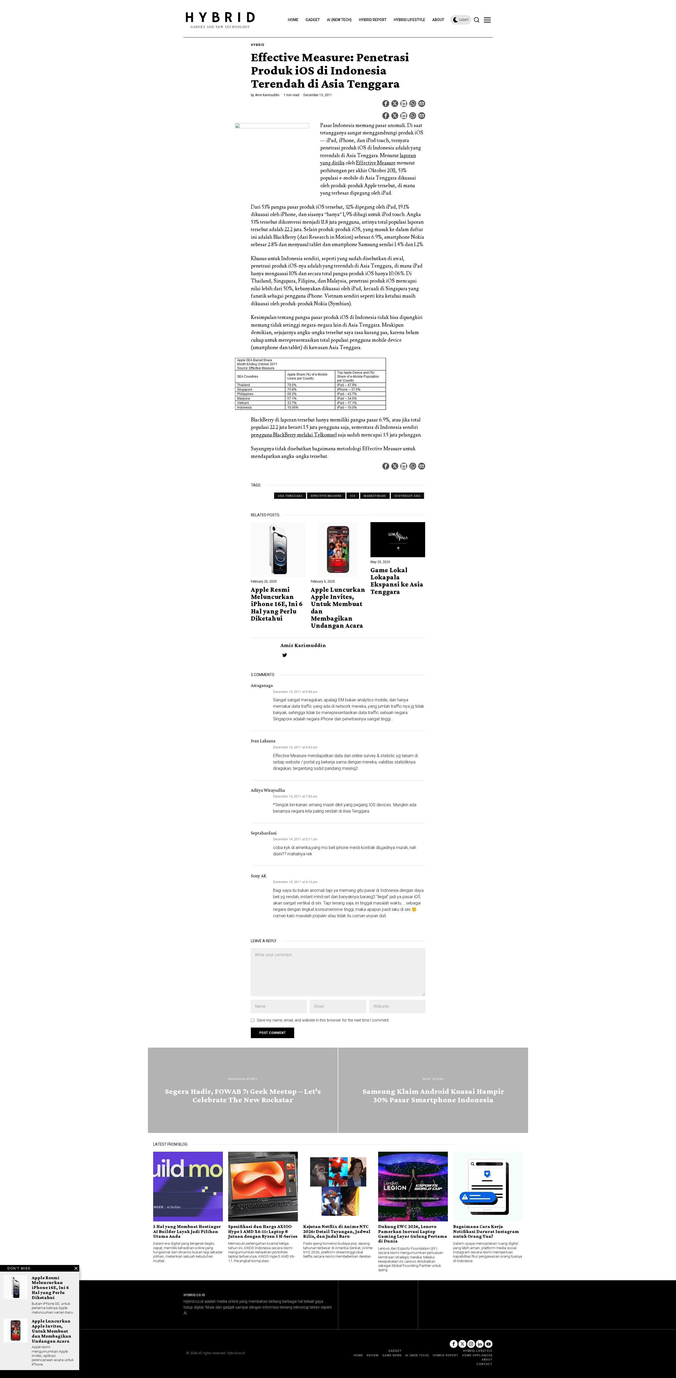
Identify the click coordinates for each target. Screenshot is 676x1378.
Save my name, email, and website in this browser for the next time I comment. (323, 1020)
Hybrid (257, 45)
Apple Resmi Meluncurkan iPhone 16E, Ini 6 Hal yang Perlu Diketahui (277, 604)
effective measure (326, 496)
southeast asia (407, 496)
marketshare (375, 496)
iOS (352, 496)
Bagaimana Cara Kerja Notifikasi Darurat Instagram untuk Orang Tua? (486, 1231)
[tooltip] (385, 103)
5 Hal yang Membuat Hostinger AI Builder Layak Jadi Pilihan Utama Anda (187, 1231)
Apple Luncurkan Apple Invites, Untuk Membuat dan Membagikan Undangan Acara (338, 607)
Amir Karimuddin (267, 95)
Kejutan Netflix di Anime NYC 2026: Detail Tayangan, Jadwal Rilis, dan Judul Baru (336, 1231)
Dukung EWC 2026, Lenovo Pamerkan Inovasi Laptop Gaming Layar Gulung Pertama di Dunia (412, 1234)
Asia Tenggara (290, 496)
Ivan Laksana (263, 740)
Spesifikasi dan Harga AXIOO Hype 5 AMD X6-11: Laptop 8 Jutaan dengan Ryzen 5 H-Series (262, 1231)
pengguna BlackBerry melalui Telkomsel (294, 435)
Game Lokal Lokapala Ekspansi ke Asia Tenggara (396, 580)
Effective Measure (376, 163)
